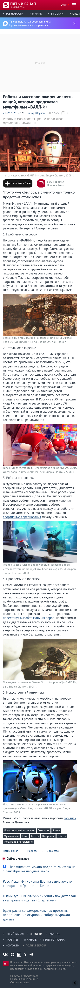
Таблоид (54, 934)
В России (57, 13)
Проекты (12, 939)
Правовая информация (24, 975)
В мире (37, 13)
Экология (44, 830)
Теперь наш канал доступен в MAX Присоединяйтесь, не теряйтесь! (30, 23)
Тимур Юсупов (36, 113)
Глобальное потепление (18, 841)
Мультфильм (11, 836)
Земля (56, 830)
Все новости (14, 13)
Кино (25, 836)
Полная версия (36, 945)
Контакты (12, 945)
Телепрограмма (53, 939)
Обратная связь (19, 982)
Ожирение (48, 836)
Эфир (64, 4)
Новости (36, 934)
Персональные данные (24, 979)
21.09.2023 (10, 113)
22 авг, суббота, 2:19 (18, 7)
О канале (30, 939)
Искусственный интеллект (19, 830)
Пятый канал (15, 934)
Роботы (61, 836)
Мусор (35, 836)
